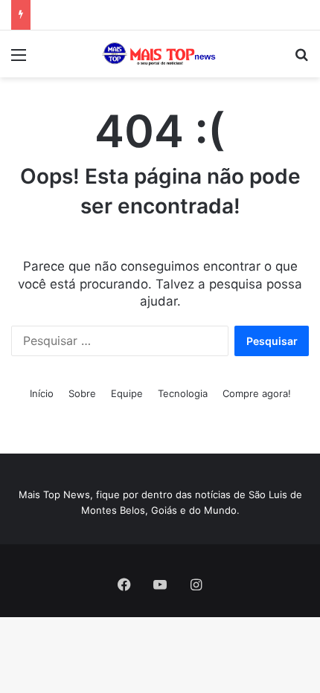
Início (42, 393)
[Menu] (18, 60)
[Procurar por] (301, 60)
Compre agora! (257, 393)
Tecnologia (183, 393)
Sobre (82, 393)
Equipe (127, 393)
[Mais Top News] (160, 54)
